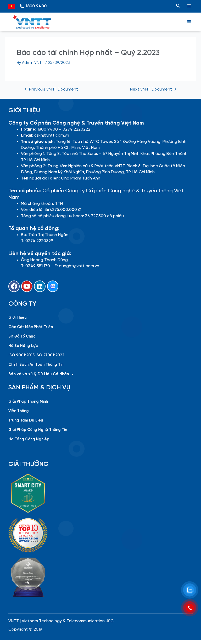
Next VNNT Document (153, 90)
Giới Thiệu (17, 318)
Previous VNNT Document (51, 90)
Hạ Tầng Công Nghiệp (28, 439)
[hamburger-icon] (189, 6)
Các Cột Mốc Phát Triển (30, 327)
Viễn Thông (18, 411)
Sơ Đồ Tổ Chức (21, 336)
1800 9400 (36, 6)
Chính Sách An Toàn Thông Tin (35, 365)
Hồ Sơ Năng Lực (23, 346)
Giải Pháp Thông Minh (28, 402)
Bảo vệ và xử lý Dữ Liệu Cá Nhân (38, 374)
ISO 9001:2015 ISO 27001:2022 (36, 355)
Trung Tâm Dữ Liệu (25, 420)
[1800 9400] (22, 6)
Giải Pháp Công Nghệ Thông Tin (37, 430)
